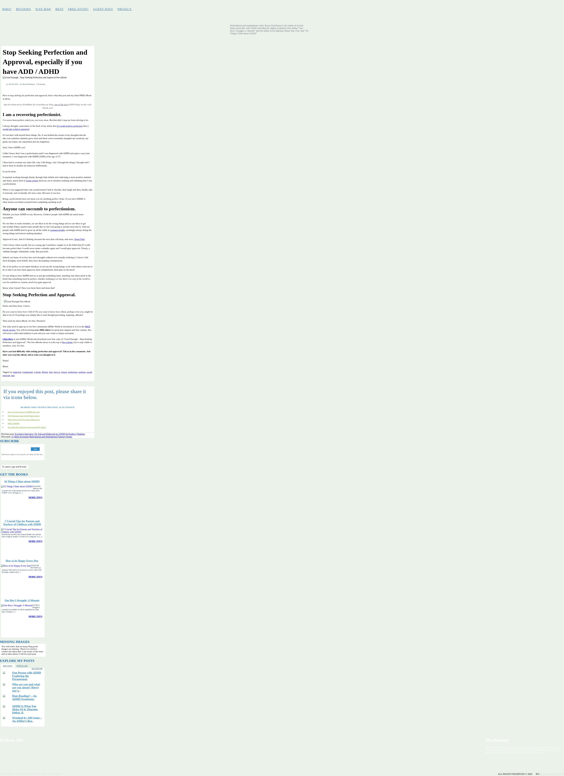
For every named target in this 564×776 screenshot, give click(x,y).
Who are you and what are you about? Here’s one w (26, 687)
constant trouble (57, 230)
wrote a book (32, 180)
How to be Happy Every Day (22, 560)
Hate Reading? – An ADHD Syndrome (24, 697)
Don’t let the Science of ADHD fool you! (24, 412)
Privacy (125, 9)
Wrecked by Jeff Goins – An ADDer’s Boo (27, 719)
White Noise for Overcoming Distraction (24, 420)
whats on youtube (553, 5)
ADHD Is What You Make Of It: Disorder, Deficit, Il (25, 709)
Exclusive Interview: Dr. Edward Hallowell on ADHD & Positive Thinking (50, 434)
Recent (7, 666)
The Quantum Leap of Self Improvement (24, 416)
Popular (22, 666)
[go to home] (332, 31)
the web (65, 342)
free (51, 372)
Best (59, 9)
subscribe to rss (562, 5)
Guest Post (103, 9)
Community (27, 372)
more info (35, 497)
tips (13, 375)
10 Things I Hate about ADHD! (22, 481)
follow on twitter (543, 5)
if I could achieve (70, 126)
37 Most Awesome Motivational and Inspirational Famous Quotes (41, 436)
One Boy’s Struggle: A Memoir (22, 600)
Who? (7, 9)
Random (37, 668)
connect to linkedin (548, 5)
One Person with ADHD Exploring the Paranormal (26, 676)
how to (57, 372)
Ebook (45, 372)
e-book (37, 372)
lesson (64, 372)
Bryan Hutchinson (552, 774)
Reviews (23, 9)
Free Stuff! (78, 9)
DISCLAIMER (13, 423)
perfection (72, 372)
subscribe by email (557, 5)
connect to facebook (538, 5)
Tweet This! (79, 239)
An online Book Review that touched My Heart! (27, 427)
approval (17, 372)
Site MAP (43, 9)
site (71, 342)
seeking (82, 372)
